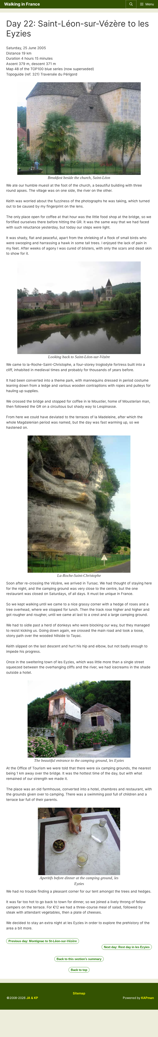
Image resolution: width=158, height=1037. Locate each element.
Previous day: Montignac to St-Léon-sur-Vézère (42, 941)
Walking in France (22, 4)
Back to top (79, 970)
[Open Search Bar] (131, 4)
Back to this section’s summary (79, 959)
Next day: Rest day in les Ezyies (127, 947)
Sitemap (79, 993)
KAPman (147, 998)
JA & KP (32, 998)
